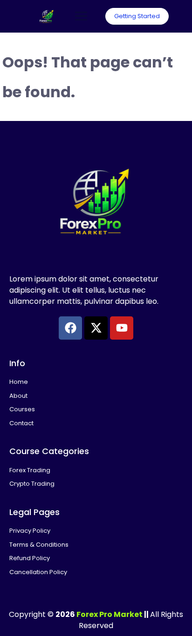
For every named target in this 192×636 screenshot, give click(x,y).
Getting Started (137, 16)
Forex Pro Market (109, 614)
